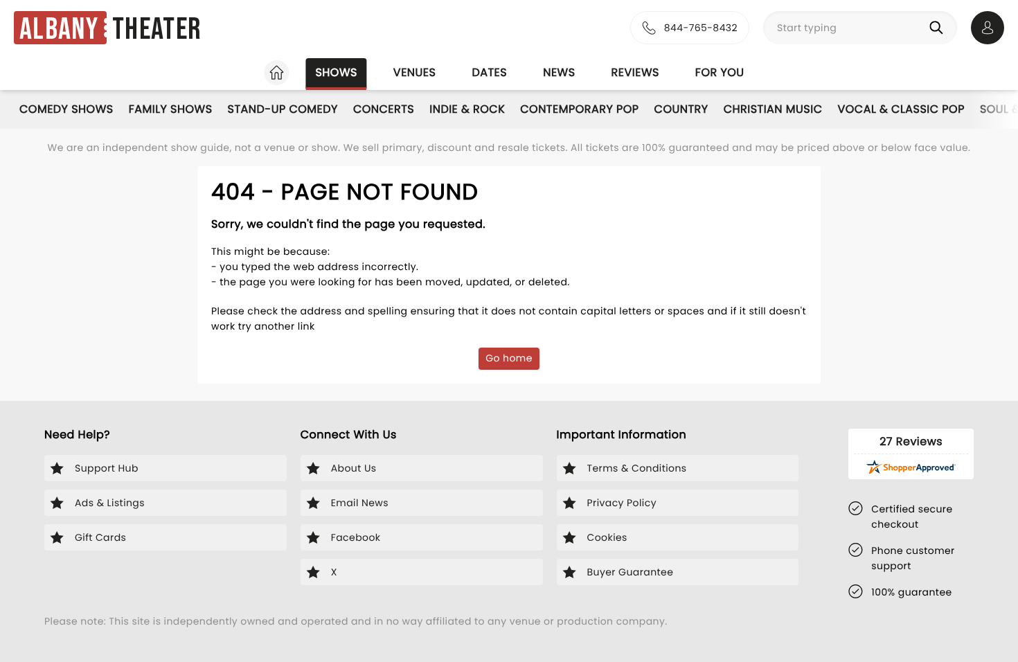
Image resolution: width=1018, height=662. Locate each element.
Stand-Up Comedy (283, 109)
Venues (414, 72)
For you (719, 72)
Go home (509, 358)
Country (681, 109)
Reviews (635, 72)
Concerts (383, 109)
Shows (336, 72)
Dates (489, 72)
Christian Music (773, 109)
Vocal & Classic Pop (900, 109)
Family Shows (171, 109)
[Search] (939, 27)
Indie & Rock (467, 109)
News (559, 72)
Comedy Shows (66, 109)
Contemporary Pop (579, 109)
